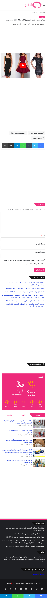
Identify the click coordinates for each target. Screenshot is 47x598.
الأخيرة (38, 415)
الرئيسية (41, 12)
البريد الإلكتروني (40, 244)
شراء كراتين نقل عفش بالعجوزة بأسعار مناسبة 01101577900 (24, 291)
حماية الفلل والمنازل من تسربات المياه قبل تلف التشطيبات (25, 288)
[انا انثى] (33, 5)
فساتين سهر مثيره (36, 133)
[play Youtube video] (23, 65)
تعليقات (9, 415)
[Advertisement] (23, 103)
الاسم (43, 236)
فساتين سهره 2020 (18, 133)
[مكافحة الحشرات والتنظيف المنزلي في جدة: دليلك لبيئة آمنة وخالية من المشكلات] (39, 424)
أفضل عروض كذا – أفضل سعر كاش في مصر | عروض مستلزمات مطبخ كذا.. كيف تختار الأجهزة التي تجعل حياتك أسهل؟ (17, 452)
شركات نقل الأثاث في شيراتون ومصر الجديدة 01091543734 (25, 301)
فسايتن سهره (38, 138)
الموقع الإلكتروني (40, 252)
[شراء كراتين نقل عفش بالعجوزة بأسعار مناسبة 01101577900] (39, 443)
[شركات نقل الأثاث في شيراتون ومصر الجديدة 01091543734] (39, 463)
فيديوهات (34, 12)
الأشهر (24, 415)
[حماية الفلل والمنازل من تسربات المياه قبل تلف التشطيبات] (39, 433)
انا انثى (9, 583)
